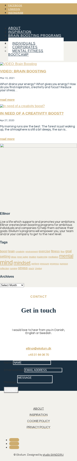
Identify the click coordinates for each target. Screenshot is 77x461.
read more (7, 99)
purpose (64, 263)
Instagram (15, 13)
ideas (13, 257)
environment (31, 251)
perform (35, 263)
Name (8, 362)
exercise (44, 251)
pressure (44, 263)
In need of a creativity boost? (32, 113)
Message (10, 382)
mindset (22, 262)
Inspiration (19, 32)
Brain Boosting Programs (34, 35)
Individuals (24, 43)
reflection (4, 268)
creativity (20, 251)
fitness (55, 251)
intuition (32, 257)
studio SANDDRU (53, 454)
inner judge (22, 257)
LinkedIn (14, 9)
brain (11, 251)
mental (66, 256)
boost (3, 251)
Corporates (25, 47)
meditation (53, 257)
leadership (42, 257)
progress (54, 263)
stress (23, 268)
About (14, 28)
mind (6, 262)
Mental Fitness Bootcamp (25, 52)
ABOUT (38, 408)
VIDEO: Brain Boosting (23, 71)
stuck (31, 268)
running (13, 268)
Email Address (14, 370)
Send (11, 390)
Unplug (38, 268)
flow (62, 251)
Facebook (15, 5)
